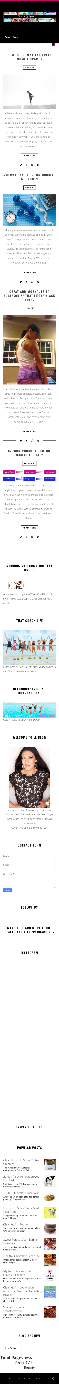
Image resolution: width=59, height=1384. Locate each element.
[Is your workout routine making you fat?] (29, 475)
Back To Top (43, 1378)
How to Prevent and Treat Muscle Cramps (29, 57)
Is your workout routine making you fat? (29, 453)
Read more (29, 156)
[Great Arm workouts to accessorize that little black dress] (29, 350)
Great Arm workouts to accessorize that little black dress (29, 296)
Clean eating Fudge (15, 1224)
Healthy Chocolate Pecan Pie (21, 1256)
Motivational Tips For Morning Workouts (29, 177)
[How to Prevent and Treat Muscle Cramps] (29, 91)
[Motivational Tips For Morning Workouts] (29, 210)
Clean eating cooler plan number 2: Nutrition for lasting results (22, 1291)
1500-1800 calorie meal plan (21, 1193)
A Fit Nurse (18, 1378)
